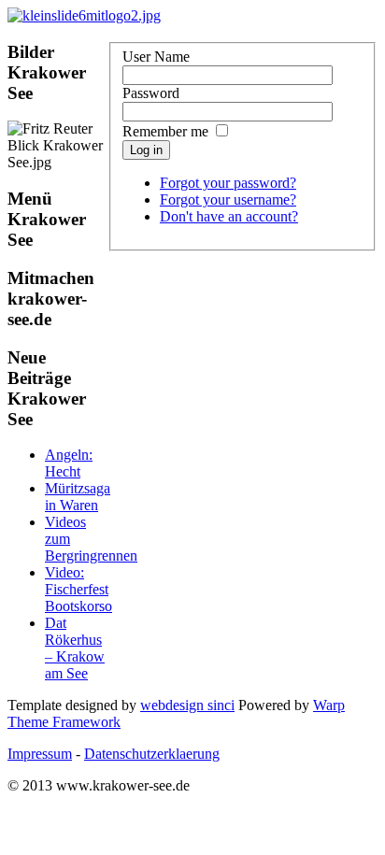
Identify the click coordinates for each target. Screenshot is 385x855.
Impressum (39, 754)
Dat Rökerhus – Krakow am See (75, 648)
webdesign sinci (187, 705)
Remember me (165, 131)
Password (150, 93)
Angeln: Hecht (69, 463)
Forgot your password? (228, 183)
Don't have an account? (229, 216)
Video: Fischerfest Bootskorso (78, 589)
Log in (146, 150)
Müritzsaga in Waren (77, 496)
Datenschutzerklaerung (152, 754)
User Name (156, 56)
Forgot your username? (228, 199)
